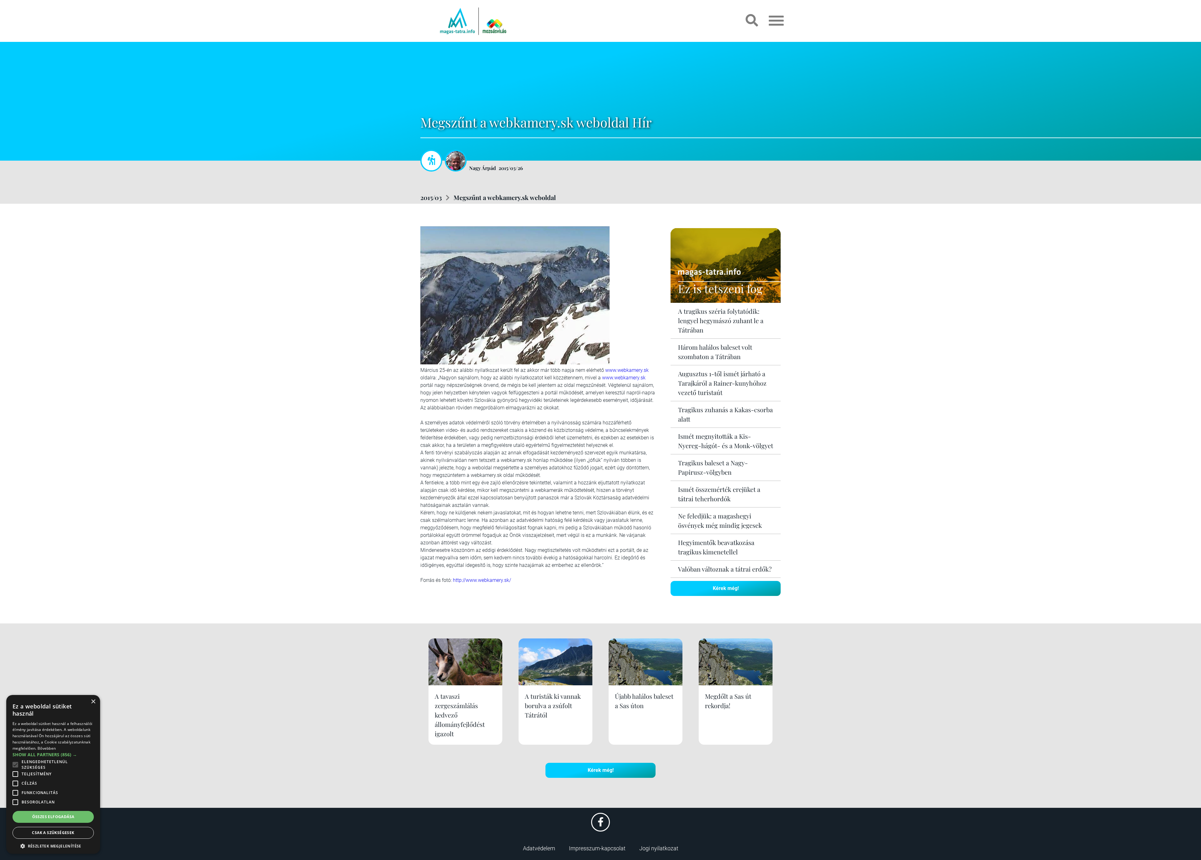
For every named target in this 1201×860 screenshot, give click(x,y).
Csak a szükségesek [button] (53, 832)
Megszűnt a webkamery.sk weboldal (505, 197)
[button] (53, 845)
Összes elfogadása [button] (53, 816)
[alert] (53, 774)
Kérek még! (726, 588)
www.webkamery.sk (627, 370)
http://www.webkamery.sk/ (482, 580)
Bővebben (47, 748)
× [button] (93, 701)
